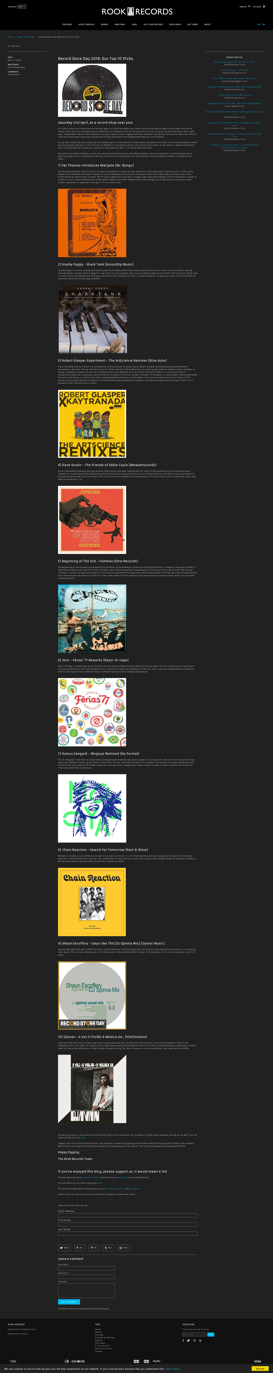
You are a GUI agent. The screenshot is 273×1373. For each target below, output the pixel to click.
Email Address (66, 1211)
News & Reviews (26, 37)
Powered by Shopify (18, 1334)
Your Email (63, 1273)
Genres (104, 24)
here (100, 1183)
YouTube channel (91, 1177)
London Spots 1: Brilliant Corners (234, 95)
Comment (62, 1282)
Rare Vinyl (120, 24)
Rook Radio (175, 24)
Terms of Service (103, 1348)
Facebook (111, 1189)
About (207, 24)
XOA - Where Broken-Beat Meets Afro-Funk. (235, 78)
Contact (99, 1351)
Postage (99, 1335)
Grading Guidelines (105, 1338)
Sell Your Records (153, 24)
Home (11, 37)
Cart (259, 24)
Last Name (64, 1229)
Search (243, 7)
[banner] (136, 11)
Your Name (63, 1264)
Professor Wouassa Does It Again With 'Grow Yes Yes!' (234, 87)
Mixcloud (123, 1177)
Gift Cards (192, 24)
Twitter (121, 1189)
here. (83, 1138)
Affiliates (100, 1343)
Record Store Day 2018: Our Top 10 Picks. (96, 59)
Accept (260, 1368)
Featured (67, 24)
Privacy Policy (102, 1346)
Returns (99, 1340)
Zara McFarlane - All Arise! (234, 70)
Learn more (172, 1368)
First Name (64, 1220)
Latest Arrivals (86, 24)
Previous (15, 46)
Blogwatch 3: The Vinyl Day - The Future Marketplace (234, 103)
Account (257, 7)
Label (134, 24)
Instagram (135, 1189)
